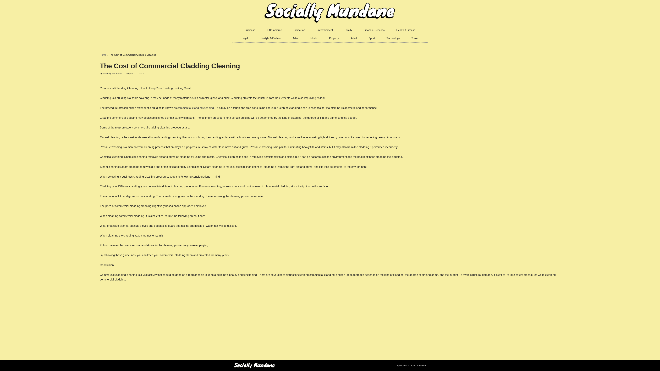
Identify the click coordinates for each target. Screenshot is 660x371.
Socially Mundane (112, 73)
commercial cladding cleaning (195, 107)
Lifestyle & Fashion (270, 38)
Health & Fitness (405, 30)
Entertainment (325, 30)
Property (334, 38)
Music (313, 38)
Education (299, 30)
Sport (372, 38)
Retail (353, 38)
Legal (245, 38)
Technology (393, 38)
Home (103, 54)
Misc (296, 38)
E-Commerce (274, 30)
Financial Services (374, 30)
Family (348, 30)
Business (250, 30)
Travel (414, 38)
